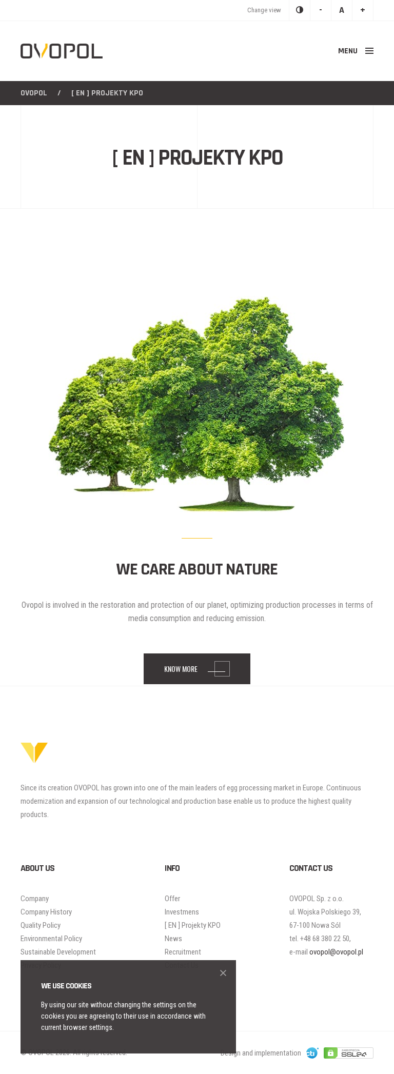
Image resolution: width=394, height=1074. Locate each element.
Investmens (182, 912)
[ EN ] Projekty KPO (193, 925)
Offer (172, 898)
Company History (46, 912)
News (173, 938)
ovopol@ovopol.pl (336, 952)
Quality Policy (41, 925)
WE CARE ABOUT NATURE (197, 570)
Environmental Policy (51, 938)
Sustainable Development (58, 952)
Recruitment (183, 952)
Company (35, 898)
